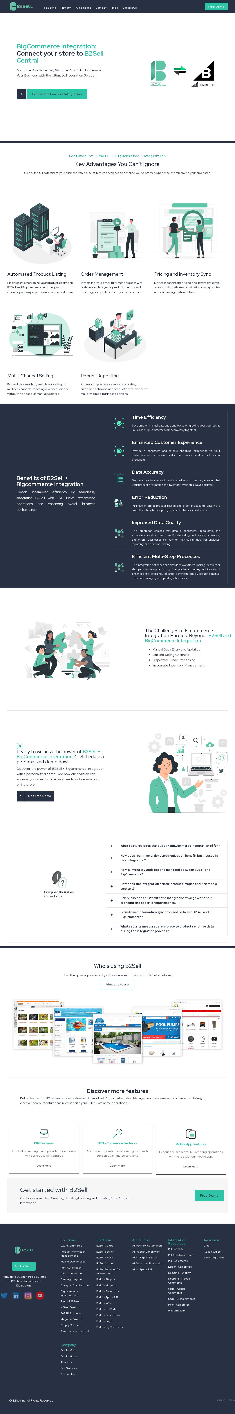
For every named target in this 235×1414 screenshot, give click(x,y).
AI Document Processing (147, 1263)
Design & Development (75, 1285)
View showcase (117, 984)
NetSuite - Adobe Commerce (179, 1280)
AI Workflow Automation (147, 1245)
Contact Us (129, 7)
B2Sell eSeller (105, 1251)
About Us (66, 1362)
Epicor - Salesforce (180, 1266)
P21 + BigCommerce (181, 1255)
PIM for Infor (103, 1303)
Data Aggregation (72, 1279)
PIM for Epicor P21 (107, 1297)
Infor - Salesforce (179, 1304)
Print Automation (71, 1267)
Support (221, 1399)
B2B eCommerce (71, 1245)
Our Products (69, 1356)
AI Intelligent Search (145, 1257)
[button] (50, 7)
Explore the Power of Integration (57, 94)
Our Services (69, 1368)
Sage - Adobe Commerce (177, 1290)
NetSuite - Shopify (179, 1272)
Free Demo (216, 7)
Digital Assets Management (69, 1293)
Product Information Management (73, 1253)
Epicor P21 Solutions (73, 1301)
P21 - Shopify (176, 1249)
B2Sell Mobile (104, 1257)
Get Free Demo (39, 796)
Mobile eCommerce (73, 1261)
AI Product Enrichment (146, 1251)
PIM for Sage (104, 1321)
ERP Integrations (214, 1257)
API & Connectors (71, 1273)
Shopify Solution (70, 1325)
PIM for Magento (106, 1285)
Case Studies (212, 1251)
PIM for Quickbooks (108, 1315)
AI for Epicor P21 (142, 1269)
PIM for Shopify (105, 1279)
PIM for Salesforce (107, 1291)
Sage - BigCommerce (182, 1298)
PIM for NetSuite (106, 1309)
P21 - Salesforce (178, 1260)
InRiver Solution (70, 1307)
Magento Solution (71, 1319)
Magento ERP (176, 1310)
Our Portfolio (68, 1350)
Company (102, 7)
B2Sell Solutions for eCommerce (108, 1271)
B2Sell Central (105, 1245)
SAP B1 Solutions (71, 1313)
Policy (232, 1399)
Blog (115, 7)
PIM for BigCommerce (110, 1327)
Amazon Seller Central (75, 1331)
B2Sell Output (105, 1263)
